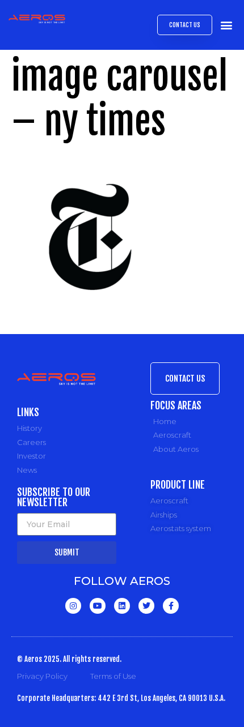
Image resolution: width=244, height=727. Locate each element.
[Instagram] (73, 606)
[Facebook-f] (171, 606)
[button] (226, 25)
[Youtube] (98, 606)
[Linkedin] (122, 606)
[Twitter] (146, 606)
